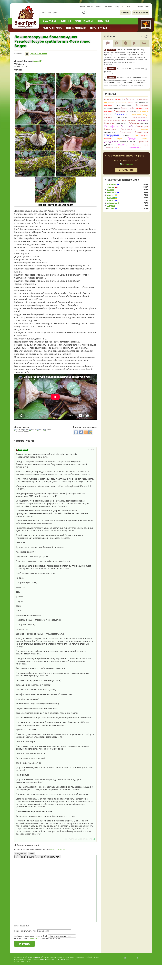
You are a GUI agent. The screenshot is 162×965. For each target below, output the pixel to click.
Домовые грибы (128, 142)
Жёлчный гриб (140, 145)
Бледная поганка (141, 108)
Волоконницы (140, 117)
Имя (16, 925)
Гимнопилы (110, 129)
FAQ (117, 7)
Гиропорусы (109, 132)
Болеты (108, 114)
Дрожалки (143, 141)
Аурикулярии (141, 102)
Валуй (145, 114)
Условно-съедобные (84, 21)
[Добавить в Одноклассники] (86, 432)
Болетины (131, 111)
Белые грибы (128, 108)
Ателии (131, 102)
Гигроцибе (127, 126)
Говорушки (111, 135)
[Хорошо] (40, 430)
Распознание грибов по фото (126, 155)
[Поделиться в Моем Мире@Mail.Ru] (90, 432)
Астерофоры (121, 102)
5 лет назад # (90, 449)
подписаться (32, 938)
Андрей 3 (111, 184)
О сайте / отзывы (141, 7)
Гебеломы (134, 123)
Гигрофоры (111, 126)
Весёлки (108, 117)
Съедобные (66, 21)
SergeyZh (37, 61)
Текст (31, 853)
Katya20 (111, 198)
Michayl (110, 208)
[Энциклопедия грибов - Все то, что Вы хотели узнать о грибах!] (26, 17)
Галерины (109, 123)
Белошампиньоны (112, 108)
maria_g (111, 200)
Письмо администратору (66, 959)
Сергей (110, 190)
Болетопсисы (142, 111)
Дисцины (144, 138)
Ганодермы (121, 123)
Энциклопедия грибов (36, 957)
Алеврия (118, 99)
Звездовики (110, 147)
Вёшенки (143, 120)
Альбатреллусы (130, 99)
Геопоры (144, 123)
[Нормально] (33, 430)
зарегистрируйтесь (57, 849)
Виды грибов (49, 21)
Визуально (20, 853)
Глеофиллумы (141, 132)
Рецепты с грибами (52, 28)
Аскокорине (109, 102)
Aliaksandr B (113, 203)
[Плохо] (26, 430)
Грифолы (119, 138)
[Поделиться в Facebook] (81, 432)
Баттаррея (108, 105)
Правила (126, 7)
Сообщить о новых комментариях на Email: (30, 936)
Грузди (132, 138)
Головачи (125, 135)
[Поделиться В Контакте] (76, 432)
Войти (126, 12)
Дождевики (111, 141)
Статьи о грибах (98, 28)
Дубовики (108, 145)
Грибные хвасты (86, 7)
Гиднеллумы (141, 126)
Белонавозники (123, 105)
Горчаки (134, 135)
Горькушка (144, 135)
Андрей (111, 206)
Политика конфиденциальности (44, 959)
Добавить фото (126, 170)
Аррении (143, 99)
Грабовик (108, 139)
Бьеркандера (135, 114)
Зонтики (133, 147)
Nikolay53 (111, 192)
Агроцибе (109, 99)
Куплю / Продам (104, 7)
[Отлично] (47, 430)
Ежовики (123, 144)
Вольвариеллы (112, 120)
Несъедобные (103, 21)
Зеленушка (122, 148)
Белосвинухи (142, 105)
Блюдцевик (108, 111)
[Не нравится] (85, 839)
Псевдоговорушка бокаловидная (55, 204)
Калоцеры (144, 148)
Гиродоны (144, 129)
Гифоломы (125, 132)
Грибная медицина (76, 28)
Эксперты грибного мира (123, 179)
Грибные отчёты (38, 54)
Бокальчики (119, 111)
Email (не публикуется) (25, 930)
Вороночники (128, 120)
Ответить (21, 839)
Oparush (111, 187)
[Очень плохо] (18, 430)
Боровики (121, 114)
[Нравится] (71, 839)
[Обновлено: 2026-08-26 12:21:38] (146, 36)
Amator (110, 195)
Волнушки (122, 117)
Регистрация (142, 12)
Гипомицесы (128, 129)
